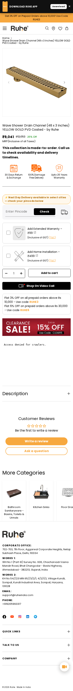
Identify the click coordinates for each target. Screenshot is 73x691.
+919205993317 (11, 604)
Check (44, 212)
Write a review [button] (36, 441)
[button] (67, 28)
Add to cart (49, 273)
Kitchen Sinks (41, 507)
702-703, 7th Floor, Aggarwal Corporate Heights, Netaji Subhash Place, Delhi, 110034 (36, 551)
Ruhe (13, 687)
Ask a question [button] (36, 451)
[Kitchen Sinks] (41, 492)
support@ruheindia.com (17, 595)
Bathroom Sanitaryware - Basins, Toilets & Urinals (14, 512)
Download (58, 6)
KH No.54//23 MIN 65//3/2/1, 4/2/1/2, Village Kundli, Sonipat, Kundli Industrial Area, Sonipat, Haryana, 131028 (33, 582)
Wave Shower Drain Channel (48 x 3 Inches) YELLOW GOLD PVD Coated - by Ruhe (36, 41)
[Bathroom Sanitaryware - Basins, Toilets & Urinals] (14, 492)
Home (5, 38)
